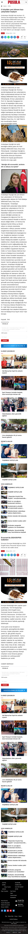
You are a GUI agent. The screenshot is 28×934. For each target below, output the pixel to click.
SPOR (16, 889)
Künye (16, 916)
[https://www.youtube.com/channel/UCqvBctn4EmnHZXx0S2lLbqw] (11, 911)
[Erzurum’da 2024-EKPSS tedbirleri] (14, 566)
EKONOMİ (17, 882)
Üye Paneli (13, 891)
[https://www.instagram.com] (8, 911)
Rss (6, 916)
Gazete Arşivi (13, 895)
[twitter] (5, 37)
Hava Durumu (4, 900)
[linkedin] (15, 37)
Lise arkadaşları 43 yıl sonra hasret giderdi (12, 436)
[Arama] (26, 2)
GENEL (9, 6)
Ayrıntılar (15, 932)
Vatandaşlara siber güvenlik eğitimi (11, 415)
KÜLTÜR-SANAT (19, 887)
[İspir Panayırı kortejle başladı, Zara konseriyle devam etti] (14, 383)
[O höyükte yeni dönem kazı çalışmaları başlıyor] (14, 49)
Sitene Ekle (11, 916)
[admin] (14, 911)
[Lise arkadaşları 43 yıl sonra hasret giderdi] (14, 426)
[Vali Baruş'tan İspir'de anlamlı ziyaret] (14, 362)
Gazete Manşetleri (5, 902)
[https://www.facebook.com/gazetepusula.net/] (2, 911)
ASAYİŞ (4, 882)
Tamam (19, 932)
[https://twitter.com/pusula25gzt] (5, 911)
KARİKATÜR (18, 884)
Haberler (5, 6)
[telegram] (11, 37)
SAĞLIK (4, 889)
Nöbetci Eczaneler (5, 904)
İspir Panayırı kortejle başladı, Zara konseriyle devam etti (12, 393)
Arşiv (11, 893)
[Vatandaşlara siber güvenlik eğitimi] (14, 404)
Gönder (5, 340)
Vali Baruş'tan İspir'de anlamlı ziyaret (12, 372)
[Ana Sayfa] (1, 6)
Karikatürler (13, 897)
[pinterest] (18, 37)
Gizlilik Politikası (14, 919)
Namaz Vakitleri (5, 907)
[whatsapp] (8, 37)
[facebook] (2, 37)
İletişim (20, 916)
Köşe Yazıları (7, 887)
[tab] (5, 324)
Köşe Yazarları (4, 891)
